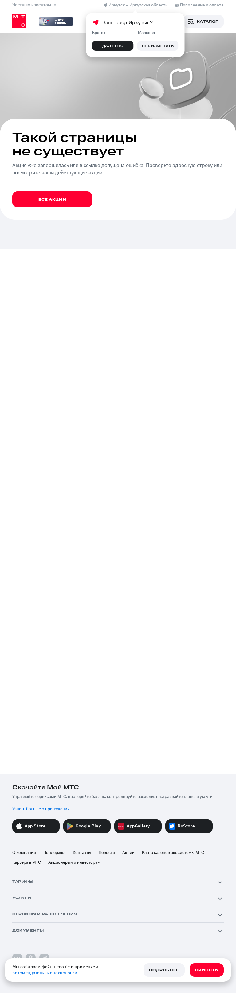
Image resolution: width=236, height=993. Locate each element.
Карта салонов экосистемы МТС (173, 853)
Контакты (82, 853)
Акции (128, 853)
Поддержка (54, 853)
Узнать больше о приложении (41, 809)
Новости (107, 853)
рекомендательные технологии (44, 973)
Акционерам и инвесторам (74, 862)
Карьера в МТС (26, 862)
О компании (24, 853)
